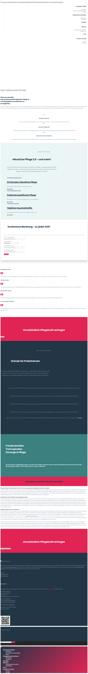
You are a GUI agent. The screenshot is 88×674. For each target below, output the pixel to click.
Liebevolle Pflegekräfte (44, 384)
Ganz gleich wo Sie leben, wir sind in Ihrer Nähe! (44, 481)
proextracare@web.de (9, 604)
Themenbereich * (8, 241)
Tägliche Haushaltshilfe (19, 208)
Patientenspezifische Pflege (21, 195)
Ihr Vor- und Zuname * (9, 237)
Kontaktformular (51, 589)
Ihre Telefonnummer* (9, 250)
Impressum (2, 572)
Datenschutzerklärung (4, 574)
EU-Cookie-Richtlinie (4, 576)
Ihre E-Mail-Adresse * (9, 245)
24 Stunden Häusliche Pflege (22, 182)
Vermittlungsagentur (11, 567)
